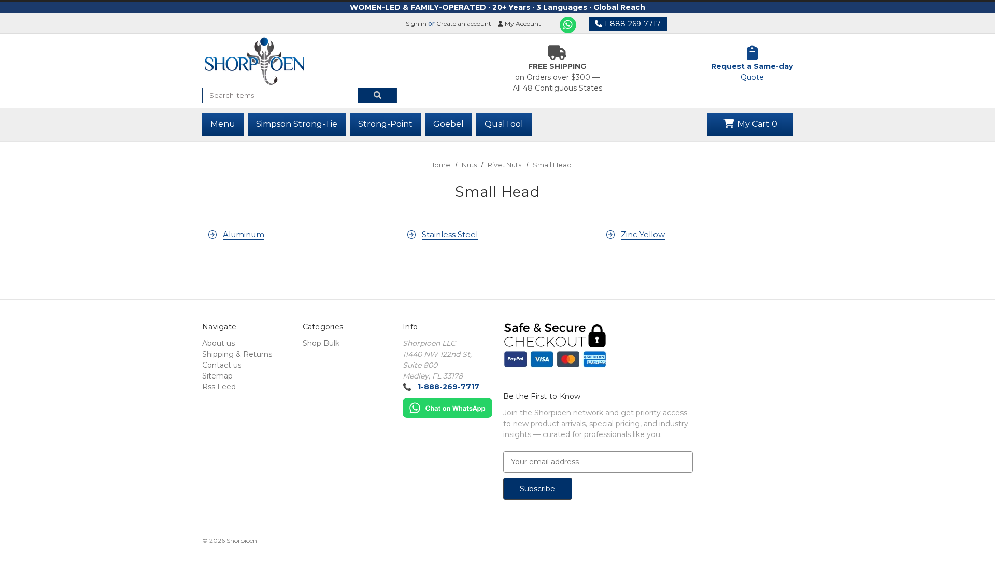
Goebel (448, 124)
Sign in (416, 23)
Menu (222, 124)
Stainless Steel (450, 234)
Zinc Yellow (643, 234)
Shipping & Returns (237, 354)
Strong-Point (385, 124)
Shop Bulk (321, 343)
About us (218, 343)
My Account (522, 23)
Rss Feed (219, 386)
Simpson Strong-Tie (296, 124)
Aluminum (243, 234)
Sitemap (217, 376)
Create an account (463, 23)
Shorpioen (241, 540)
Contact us (221, 365)
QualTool (504, 124)
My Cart (756, 124)
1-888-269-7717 (631, 23)
